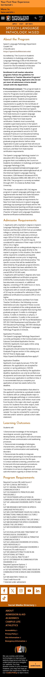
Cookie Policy (11, 672)
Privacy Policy (11, 634)
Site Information (12, 637)
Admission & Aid (15, 614)
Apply (14, 24)
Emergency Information (15, 641)
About (10, 610)
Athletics (12, 625)
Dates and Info (7, 12)
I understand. (35, 665)
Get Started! (6, 5)
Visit (21, 24)
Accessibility (10, 630)
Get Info (29, 24)
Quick (41, 17)
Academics (12, 618)
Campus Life (13, 621)
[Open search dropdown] (36, 18)
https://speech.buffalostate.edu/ (17, 51)
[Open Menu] (3, 18)
